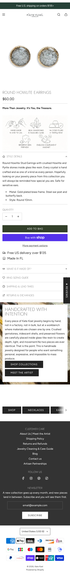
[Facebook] (23, 478)
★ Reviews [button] (66, 290)
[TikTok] (46, 478)
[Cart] (66, 14)
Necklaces (36, 410)
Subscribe (35, 515)
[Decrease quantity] (6, 216)
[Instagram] (31, 478)
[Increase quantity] (18, 216)
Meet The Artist (22, 372)
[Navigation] (3, 14)
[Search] (58, 14)
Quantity (8, 210)
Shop (11, 410)
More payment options (35, 245)
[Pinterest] (38, 478)
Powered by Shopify (35, 570)
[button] (66, 410)
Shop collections (24, 364)
